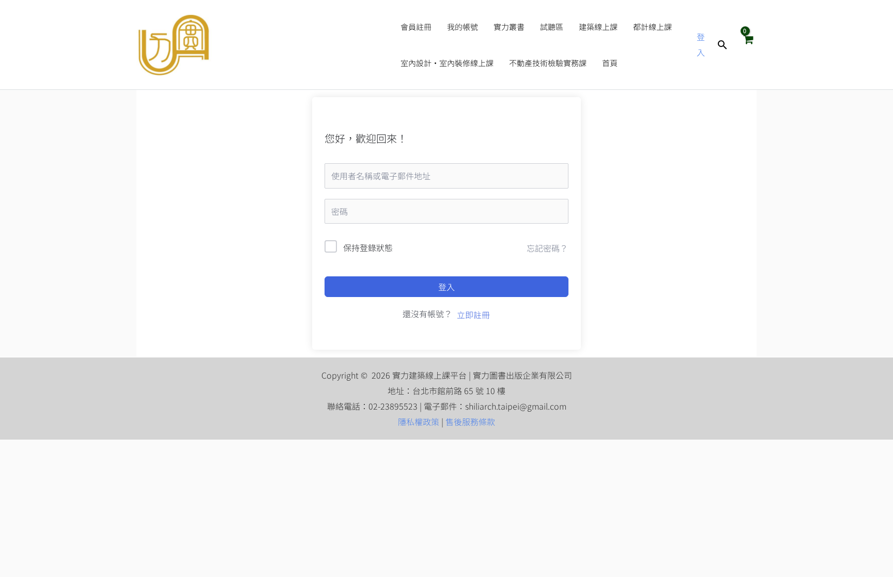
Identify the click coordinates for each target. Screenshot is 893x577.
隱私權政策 (418, 421)
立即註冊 (473, 314)
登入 (446, 286)
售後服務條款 (470, 421)
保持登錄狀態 (368, 247)
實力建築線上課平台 (301, 45)
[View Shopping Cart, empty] (748, 44)
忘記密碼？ (547, 248)
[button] (722, 44)
